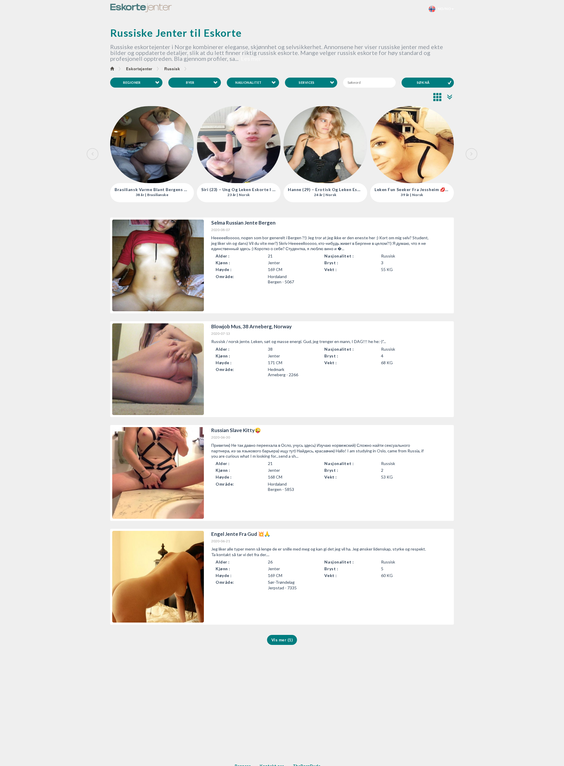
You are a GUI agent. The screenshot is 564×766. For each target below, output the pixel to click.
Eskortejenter (139, 68)
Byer (190, 82)
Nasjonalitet (248, 82)
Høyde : (224, 269)
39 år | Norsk (325, 195)
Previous (92, 154)
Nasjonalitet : (339, 255)
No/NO (443, 8)
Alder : (223, 255)
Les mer (251, 58)
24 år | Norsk (238, 195)
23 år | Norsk (152, 195)
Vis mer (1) (282, 640)
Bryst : (331, 262)
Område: (225, 276)
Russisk (172, 68)
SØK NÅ (423, 82)
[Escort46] (141, 8)
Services (307, 82)
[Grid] (438, 97)
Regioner (132, 82)
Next (471, 154)
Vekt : (330, 269)
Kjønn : (223, 262)
